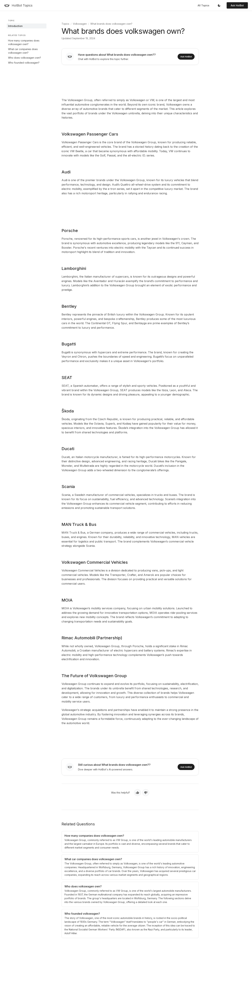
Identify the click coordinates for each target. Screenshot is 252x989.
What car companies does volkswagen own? (23, 51)
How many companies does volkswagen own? (23, 42)
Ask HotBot (237, 5)
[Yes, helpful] (137, 792)
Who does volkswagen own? (24, 57)
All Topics (203, 5)
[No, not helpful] (145, 792)
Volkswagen (80, 23)
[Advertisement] (130, 80)
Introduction (15, 26)
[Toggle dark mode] (219, 5)
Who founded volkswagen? (23, 62)
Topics (65, 23)
